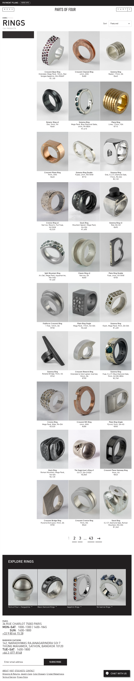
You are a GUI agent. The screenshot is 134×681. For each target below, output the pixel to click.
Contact (30, 671)
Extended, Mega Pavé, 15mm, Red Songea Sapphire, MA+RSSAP (52, 74)
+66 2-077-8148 (12, 652)
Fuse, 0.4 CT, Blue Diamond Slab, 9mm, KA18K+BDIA (116, 374)
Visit (11, 671)
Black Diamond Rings (46, 607)
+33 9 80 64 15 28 (12, 633)
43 (91, 538)
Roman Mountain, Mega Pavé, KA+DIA (53, 473)
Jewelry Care (26, 674)
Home (4, 18)
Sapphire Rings (73, 607)
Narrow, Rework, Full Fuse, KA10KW (53, 225)
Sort (105, 24)
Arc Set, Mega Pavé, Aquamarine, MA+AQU (52, 276)
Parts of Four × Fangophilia (19, 607)
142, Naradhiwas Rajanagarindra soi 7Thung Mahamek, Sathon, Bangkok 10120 (32, 645)
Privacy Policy (22, 677)
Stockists (20, 671)
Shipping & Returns (11, 674)
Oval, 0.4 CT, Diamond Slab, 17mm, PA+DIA (116, 175)
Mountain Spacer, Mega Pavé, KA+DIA (84, 225)
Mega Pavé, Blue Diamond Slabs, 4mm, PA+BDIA (84, 125)
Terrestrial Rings (103, 607)
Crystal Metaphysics (55, 674)
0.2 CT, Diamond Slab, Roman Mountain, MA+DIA (116, 523)
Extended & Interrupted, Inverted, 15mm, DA (84, 374)
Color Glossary (39, 674)
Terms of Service (9, 677)
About (5, 671)
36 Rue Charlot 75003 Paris (22, 624)
